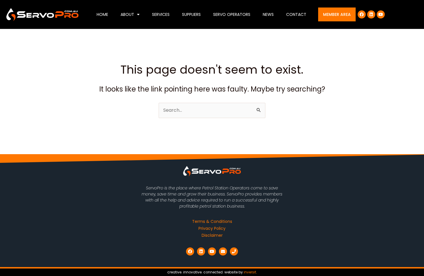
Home (102, 14)
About (127, 14)
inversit (250, 272)
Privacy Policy (212, 228)
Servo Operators (231, 14)
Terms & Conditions (212, 221)
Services (161, 14)
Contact (296, 14)
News (268, 14)
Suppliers (191, 14)
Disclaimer (212, 235)
